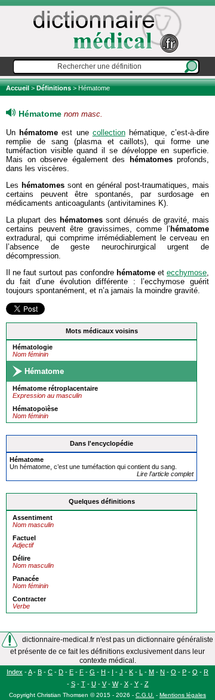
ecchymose (187, 272)
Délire (21, 558)
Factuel (24, 537)
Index (15, 671)
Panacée (26, 578)
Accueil (18, 88)
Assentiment (33, 517)
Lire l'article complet (165, 473)
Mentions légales (182, 695)
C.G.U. (145, 695)
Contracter (29, 598)
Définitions (53, 88)
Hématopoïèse (35, 408)
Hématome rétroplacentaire (55, 388)
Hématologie (33, 347)
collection (109, 132)
